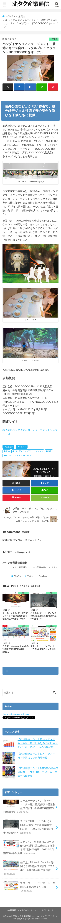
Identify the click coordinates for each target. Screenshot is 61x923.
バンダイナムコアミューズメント (29, 451)
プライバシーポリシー (28, 910)
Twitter (30, 576)
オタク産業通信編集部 (15, 562)
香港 (8, 451)
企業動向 (9, 447)
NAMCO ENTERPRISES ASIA (18, 456)
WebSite (17, 576)
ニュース (22, 447)
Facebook (43, 576)
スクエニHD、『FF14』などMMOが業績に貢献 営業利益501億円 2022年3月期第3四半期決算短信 (28, 827)
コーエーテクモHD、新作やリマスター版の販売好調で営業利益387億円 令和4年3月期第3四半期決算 (29, 806)
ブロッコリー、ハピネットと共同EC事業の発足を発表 (37, 887)
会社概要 (12, 910)
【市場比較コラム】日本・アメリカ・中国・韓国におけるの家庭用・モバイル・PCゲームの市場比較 (38, 743)
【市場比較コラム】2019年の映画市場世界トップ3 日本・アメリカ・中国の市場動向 (38, 772)
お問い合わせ (47, 910)
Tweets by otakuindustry (16, 714)
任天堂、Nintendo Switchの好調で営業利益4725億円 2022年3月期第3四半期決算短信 (29, 868)
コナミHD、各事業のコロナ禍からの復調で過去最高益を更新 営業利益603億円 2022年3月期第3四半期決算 (29, 847)
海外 (50, 451)
